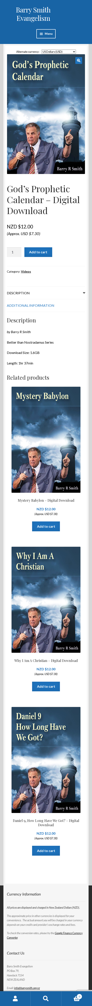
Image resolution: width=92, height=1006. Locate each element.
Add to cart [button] (46, 526)
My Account (15, 998)
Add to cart (38, 252)
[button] (78, 60)
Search (46, 998)
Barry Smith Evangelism (33, 14)
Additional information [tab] (30, 305)
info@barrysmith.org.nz (27, 988)
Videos (26, 271)
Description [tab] (18, 293)
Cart (70, 995)
